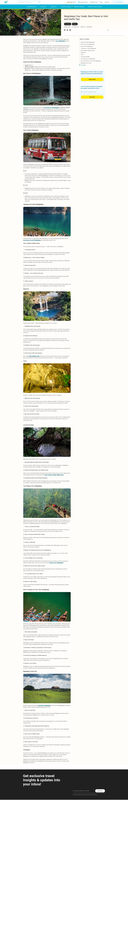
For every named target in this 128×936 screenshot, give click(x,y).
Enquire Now (92, 79)
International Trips (31, 6)
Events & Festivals (66, 6)
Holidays (75, 24)
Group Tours (53, 6)
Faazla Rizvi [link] (89, 26)
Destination (67, 24)
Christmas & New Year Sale (95, 6)
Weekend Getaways (79, 6)
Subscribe (92, 97)
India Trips (43, 6)
